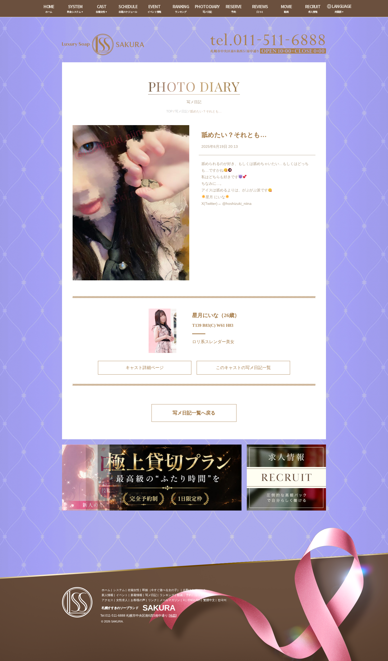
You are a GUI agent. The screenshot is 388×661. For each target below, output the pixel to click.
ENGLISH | (195, 600)
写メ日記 (181, 111)
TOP (169, 111)
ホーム (106, 590)
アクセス (107, 600)
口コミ (199, 595)
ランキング (167, 595)
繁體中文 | (209, 600)
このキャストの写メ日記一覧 (243, 367)
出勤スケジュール (194, 590)
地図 (172, 615)
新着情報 (136, 595)
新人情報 (107, 595)
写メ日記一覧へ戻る (194, 413)
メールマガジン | (171, 600)
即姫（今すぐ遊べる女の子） (161, 590)
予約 (189, 595)
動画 (180, 595)
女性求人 (122, 600)
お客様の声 (138, 600)
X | (184, 600)
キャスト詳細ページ (145, 367)
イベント (122, 595)
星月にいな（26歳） (216, 315)
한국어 (222, 600)
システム (119, 590)
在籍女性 (133, 590)
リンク (152, 600)
